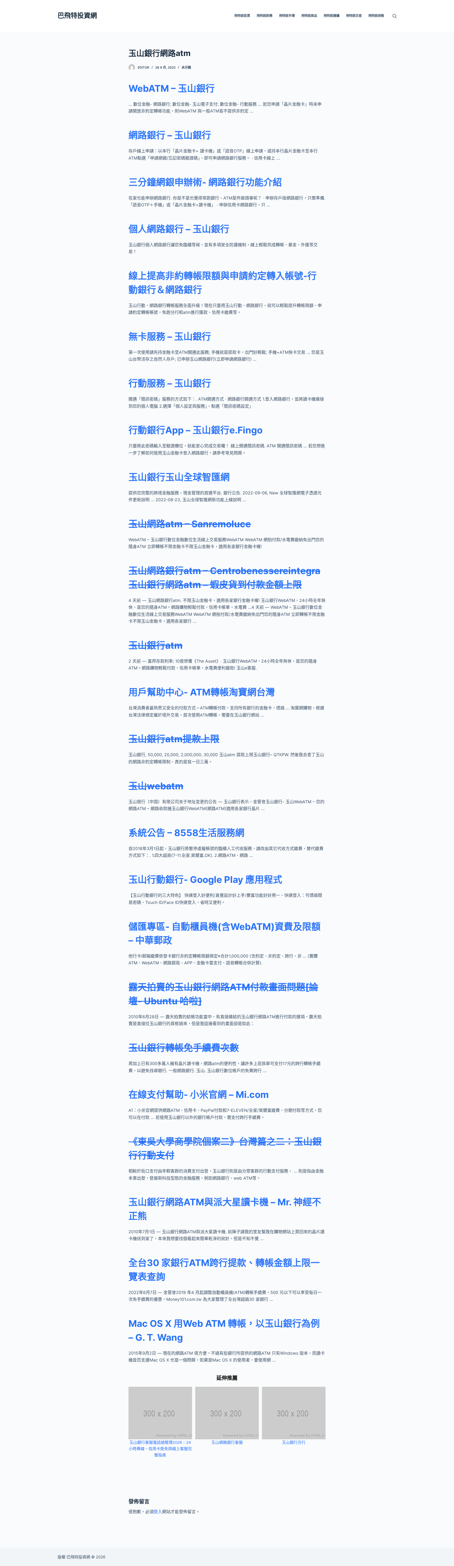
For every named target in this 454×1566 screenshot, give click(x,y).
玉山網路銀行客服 (227, 1442)
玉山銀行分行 (294, 1442)
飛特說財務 (264, 16)
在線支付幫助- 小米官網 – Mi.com (198, 1094)
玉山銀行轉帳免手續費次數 (183, 1047)
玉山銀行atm (155, 645)
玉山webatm (155, 785)
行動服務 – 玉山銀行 (169, 383)
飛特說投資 (242, 16)
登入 (158, 1511)
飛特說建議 (331, 16)
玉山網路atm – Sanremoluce (189, 523)
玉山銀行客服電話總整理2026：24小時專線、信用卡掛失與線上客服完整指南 (160, 1448)
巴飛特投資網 (77, 15)
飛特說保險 (376, 16)
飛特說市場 (287, 16)
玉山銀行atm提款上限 (173, 738)
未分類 (186, 67)
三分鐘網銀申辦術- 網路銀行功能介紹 (205, 182)
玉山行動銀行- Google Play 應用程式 (205, 879)
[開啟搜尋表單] (394, 16)
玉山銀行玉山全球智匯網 (179, 477)
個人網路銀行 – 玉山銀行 (178, 228)
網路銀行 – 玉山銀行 (169, 135)
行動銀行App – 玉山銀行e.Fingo (195, 430)
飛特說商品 (309, 16)
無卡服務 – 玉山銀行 (169, 336)
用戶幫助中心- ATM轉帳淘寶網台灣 (201, 692)
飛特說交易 (354, 16)
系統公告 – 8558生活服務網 (186, 832)
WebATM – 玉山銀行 (171, 88)
